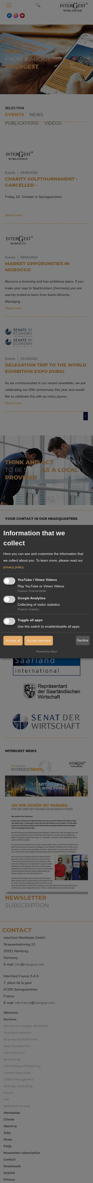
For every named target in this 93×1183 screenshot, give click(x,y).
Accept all (13, 640)
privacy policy (13, 567)
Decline (82, 640)
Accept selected (39, 640)
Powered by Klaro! (46, 651)
